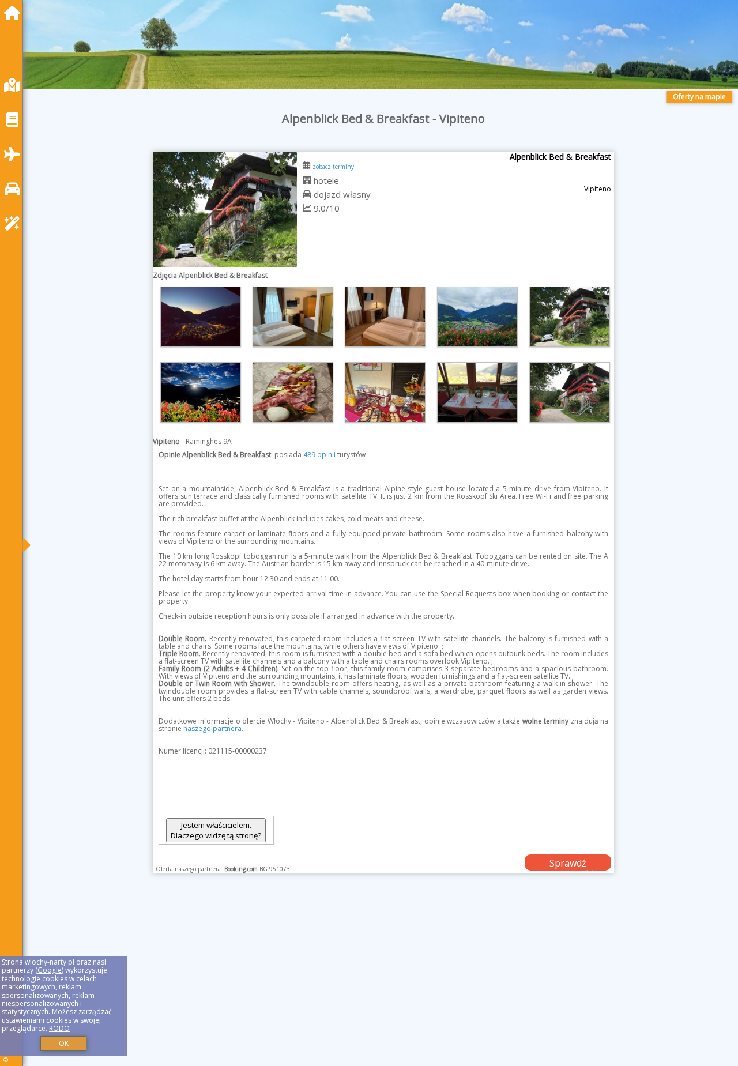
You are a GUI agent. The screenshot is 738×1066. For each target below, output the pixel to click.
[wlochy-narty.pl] (15, 13)
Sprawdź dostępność (568, 864)
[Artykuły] (15, 119)
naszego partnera (212, 728)
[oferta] (307, 180)
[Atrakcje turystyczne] (15, 223)
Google (49, 970)
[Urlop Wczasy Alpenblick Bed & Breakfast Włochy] (200, 317)
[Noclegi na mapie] (15, 85)
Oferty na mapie (699, 96)
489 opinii (319, 454)
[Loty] (15, 154)
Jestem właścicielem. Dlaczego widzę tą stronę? (216, 830)
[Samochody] (15, 189)
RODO (59, 1028)
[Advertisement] (380, 984)
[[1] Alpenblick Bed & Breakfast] (225, 209)
